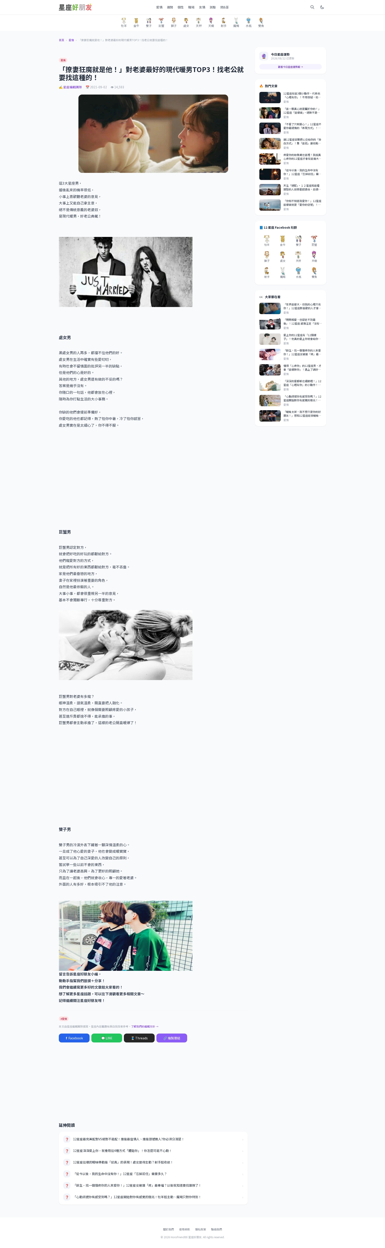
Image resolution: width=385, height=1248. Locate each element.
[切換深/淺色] (322, 7)
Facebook (74, 1038)
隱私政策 (200, 1229)
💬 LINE (107, 1038)
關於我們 (168, 1229)
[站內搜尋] (312, 7)
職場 (191, 7)
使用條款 (184, 1229)
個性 (181, 7)
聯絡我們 (216, 1229)
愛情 (159, 7)
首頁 (61, 40)
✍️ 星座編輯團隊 (70, 87)
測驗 (213, 7)
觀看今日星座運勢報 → (290, 67)
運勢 (170, 7)
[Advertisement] (153, 478)
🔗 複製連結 (171, 1038)
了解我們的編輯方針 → (144, 1026)
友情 (202, 7)
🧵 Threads (139, 1038)
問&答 (224, 7)
